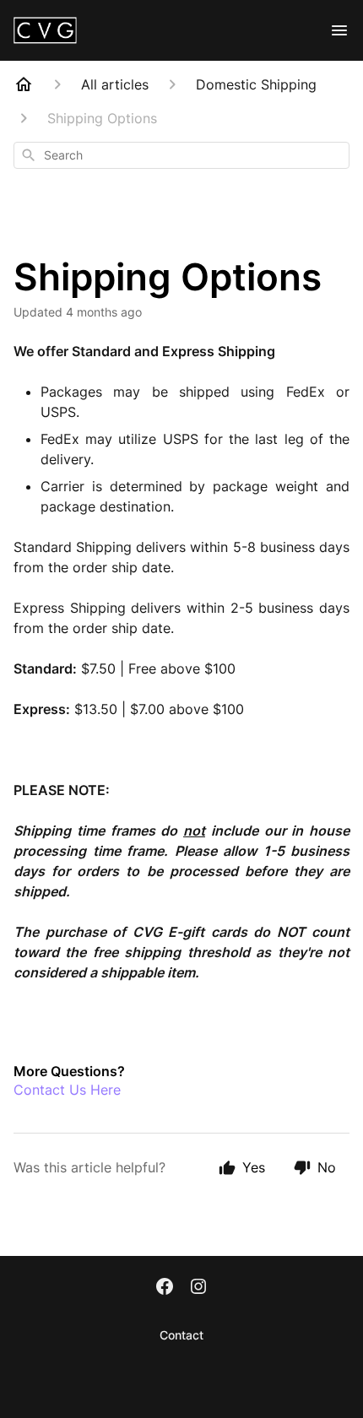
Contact (181, 1335)
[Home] (24, 84)
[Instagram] (198, 1288)
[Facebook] (164, 1288)
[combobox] (181, 155)
